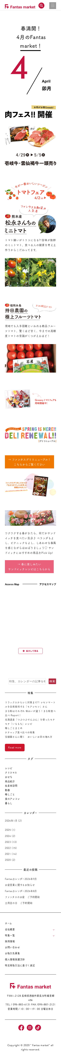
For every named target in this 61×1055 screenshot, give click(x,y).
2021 (8, 853)
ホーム (8, 923)
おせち (8, 777)
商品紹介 (10, 781)
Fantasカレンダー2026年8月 (21, 891)
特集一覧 (10, 935)
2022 (8, 848)
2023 (8, 842)
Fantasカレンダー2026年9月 (21, 879)
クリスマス (11, 772)
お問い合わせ (12, 947)
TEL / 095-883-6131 (17, 1004)
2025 (8, 829)
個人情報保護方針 (15, 959)
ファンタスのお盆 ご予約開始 (22, 897)
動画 (7, 790)
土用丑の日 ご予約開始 (19, 903)
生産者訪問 (11, 785)
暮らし (8, 803)
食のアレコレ (12, 798)
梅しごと (10, 794)
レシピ (8, 768)
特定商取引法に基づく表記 (20, 965)
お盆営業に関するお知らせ (20, 885)
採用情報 (10, 941)
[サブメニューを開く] (53, 929)
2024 (8, 836)
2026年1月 (11, 820)
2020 (8, 859)
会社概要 (10, 929)
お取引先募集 (12, 953)
